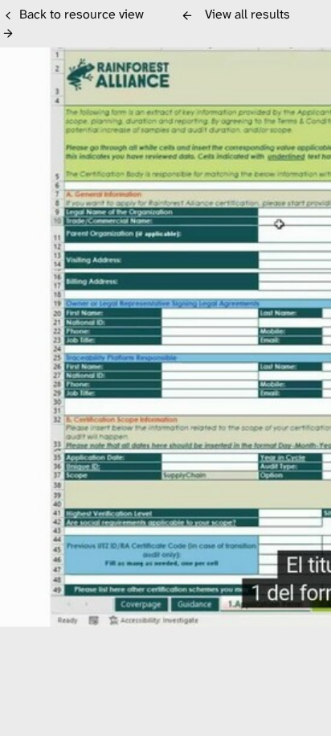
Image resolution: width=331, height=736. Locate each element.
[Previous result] (187, 15)
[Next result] (8, 33)
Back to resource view (81, 14)
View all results (247, 14)
